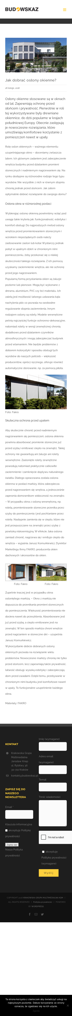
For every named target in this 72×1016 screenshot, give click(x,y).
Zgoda (36, 1010)
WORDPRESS (37, 906)
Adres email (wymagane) (46, 759)
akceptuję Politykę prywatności (18, 833)
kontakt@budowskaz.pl (22, 775)
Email (9, 807)
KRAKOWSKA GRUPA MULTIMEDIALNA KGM (43, 898)
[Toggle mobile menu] (65, 10)
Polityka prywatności (42, 902)
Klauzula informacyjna (18, 824)
